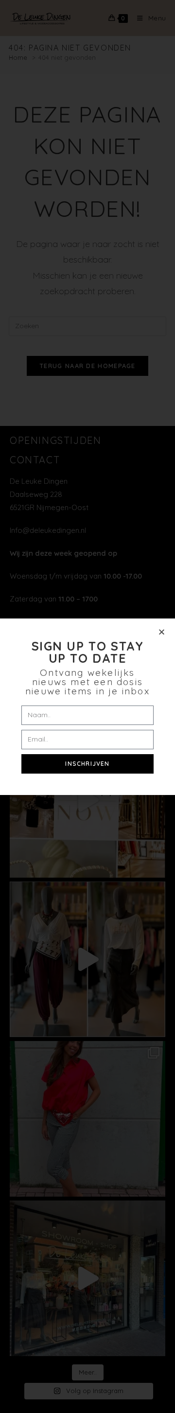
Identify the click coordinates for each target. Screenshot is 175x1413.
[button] (161, 632)
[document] (87, 706)
